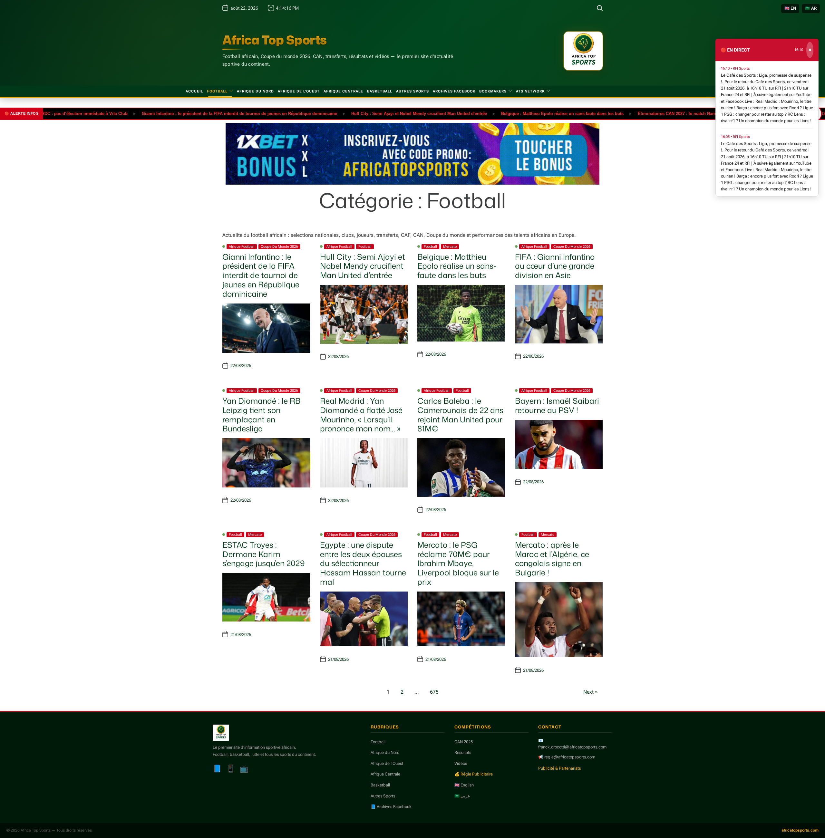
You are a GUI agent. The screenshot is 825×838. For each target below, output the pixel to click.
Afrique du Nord (255, 91)
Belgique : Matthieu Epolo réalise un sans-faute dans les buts (537, 113)
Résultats (462, 752)
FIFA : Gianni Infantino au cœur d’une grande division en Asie (555, 266)
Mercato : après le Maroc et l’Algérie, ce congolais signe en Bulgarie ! (552, 558)
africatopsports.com (800, 830)
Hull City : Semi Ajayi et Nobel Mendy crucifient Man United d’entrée (362, 266)
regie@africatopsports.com (569, 757)
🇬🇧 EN (790, 8)
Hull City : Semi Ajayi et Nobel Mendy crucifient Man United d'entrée (394, 113)
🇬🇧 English (464, 785)
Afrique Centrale (343, 91)
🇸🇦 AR (811, 8)
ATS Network (530, 91)
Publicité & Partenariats (559, 768)
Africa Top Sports (274, 40)
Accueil (194, 91)
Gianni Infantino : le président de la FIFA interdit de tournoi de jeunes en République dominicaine (214, 113)
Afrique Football (242, 247)
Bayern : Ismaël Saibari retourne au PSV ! (557, 405)
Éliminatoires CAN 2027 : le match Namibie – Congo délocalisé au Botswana (689, 113)
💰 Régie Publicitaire (473, 774)
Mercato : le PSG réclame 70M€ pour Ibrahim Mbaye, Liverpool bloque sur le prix (458, 563)
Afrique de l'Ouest (387, 763)
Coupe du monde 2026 (279, 247)
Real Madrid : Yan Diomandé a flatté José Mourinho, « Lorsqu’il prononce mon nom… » (361, 414)
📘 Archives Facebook (391, 806)
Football (217, 91)
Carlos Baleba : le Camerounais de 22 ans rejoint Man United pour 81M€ (460, 414)
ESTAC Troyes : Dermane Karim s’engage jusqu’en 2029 (263, 554)
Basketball (379, 91)
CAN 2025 (463, 741)
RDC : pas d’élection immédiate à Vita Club (60, 113)
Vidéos (460, 763)
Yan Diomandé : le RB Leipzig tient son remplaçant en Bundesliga (261, 414)
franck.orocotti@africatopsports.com (572, 747)
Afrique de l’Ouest (299, 91)
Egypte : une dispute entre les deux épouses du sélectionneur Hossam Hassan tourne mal (363, 563)
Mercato (450, 247)
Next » (590, 692)
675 (434, 692)
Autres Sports (412, 91)
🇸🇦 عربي (462, 796)
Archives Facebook (454, 91)
